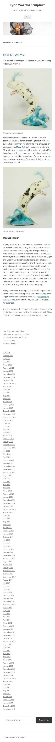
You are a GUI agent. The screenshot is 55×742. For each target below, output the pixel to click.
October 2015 (8, 638)
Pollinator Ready (9, 343)
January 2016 (8, 629)
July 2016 (6, 611)
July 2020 (6, 515)
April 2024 (6, 399)
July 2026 (6, 352)
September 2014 (9, 678)
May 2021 (6, 485)
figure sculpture (15, 312)
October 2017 (8, 574)
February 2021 (8, 494)
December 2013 (9, 706)
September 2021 (9, 472)
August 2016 (7, 607)
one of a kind (8, 315)
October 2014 (8, 675)
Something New (9, 340)
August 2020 (7, 512)
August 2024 (7, 386)
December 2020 (9, 500)
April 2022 (6, 457)
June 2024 (6, 392)
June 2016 (6, 614)
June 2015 (6, 650)
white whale (31, 315)
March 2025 (7, 365)
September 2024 (9, 383)
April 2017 (6, 589)
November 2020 (9, 503)
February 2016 (8, 626)
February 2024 (8, 405)
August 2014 (7, 681)
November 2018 (9, 555)
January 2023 (8, 442)
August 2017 (7, 580)
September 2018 (9, 558)
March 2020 (7, 528)
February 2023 (8, 438)
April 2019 (6, 546)
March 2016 (7, 623)
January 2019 (8, 552)
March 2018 (7, 564)
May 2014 (6, 690)
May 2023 (6, 429)
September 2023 (9, 417)
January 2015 (8, 666)
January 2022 (8, 463)
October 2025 (8, 355)
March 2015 (7, 660)
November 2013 (9, 709)
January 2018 (8, 567)
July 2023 (6, 423)
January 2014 (8, 703)
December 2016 (9, 601)
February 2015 (8, 663)
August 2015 (7, 644)
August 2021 (7, 475)
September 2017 (9, 577)
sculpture (17, 315)
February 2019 (8, 549)
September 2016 (9, 604)
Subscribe (44, 720)
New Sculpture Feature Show (14, 331)
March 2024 (7, 402)
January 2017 (8, 598)
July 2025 (6, 359)
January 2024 (8, 408)
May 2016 (6, 617)
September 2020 (9, 509)
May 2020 (6, 521)
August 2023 (7, 420)
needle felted (46, 312)
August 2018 (7, 561)
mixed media (27, 312)
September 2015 (9, 641)
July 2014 (6, 684)
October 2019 (8, 537)
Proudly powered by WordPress (14, 737)
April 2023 (6, 432)
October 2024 (8, 380)
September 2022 (9, 448)
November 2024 (9, 377)
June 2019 (6, 543)
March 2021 (7, 491)
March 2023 (7, 435)
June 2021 (6, 481)
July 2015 (6, 647)
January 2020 (8, 534)
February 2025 (8, 368)
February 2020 (8, 531)
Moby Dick (20, 147)
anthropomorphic (44, 309)
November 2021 (9, 469)
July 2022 (6, 451)
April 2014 (6, 693)
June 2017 (6, 586)
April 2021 (6, 488)
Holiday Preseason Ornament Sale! (16, 334)
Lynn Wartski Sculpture (27, 5)
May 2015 (6, 654)
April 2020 (6, 524)
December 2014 (9, 669)
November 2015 (9, 635)
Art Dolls (25, 309)
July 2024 (6, 389)
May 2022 (6, 454)
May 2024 (6, 395)
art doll (5, 312)
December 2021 (9, 466)
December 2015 (9, 632)
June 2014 (6, 687)
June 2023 (6, 426)
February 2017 (8, 595)
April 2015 (6, 657)
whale (24, 315)
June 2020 (6, 518)
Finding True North (14, 54)
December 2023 (9, 411)
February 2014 (8, 700)
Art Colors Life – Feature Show (14, 337)
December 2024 (9, 374)
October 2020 (8, 506)
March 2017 (7, 592)
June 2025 (6, 362)
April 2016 (6, 620)
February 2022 (8, 460)
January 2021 (8, 497)
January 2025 (8, 371)
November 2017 (9, 571)
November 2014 (9, 672)
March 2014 (7, 697)
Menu (27, 17)
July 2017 (6, 583)
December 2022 (9, 445)
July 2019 (6, 540)
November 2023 (9, 414)
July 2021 (6, 478)
